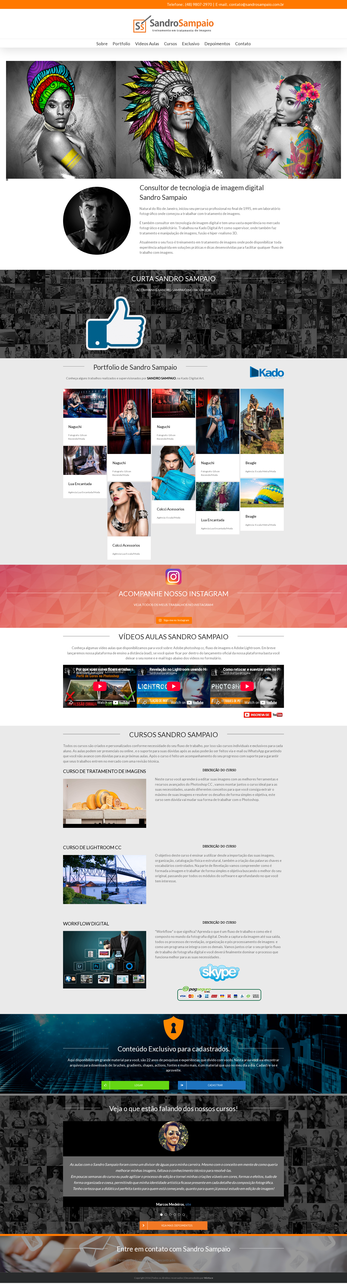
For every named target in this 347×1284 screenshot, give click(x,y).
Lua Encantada (80, 483)
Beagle (250, 463)
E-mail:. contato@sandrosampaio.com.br (249, 4)
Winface (208, 1277)
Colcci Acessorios (170, 509)
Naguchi (75, 426)
